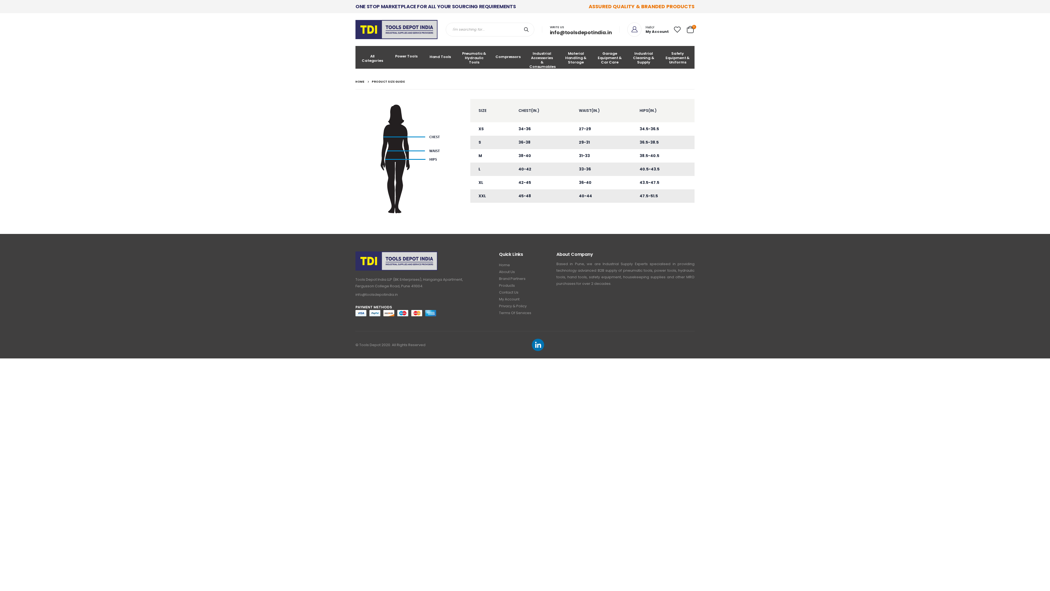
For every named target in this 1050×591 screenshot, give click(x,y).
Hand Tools (440, 56)
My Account (509, 299)
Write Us (557, 27)
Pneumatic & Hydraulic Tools (474, 58)
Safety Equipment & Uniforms (678, 58)
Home (504, 265)
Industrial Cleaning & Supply (643, 58)
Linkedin (538, 345)
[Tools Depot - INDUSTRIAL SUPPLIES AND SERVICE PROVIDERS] (396, 29)
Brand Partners (512, 278)
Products (507, 285)
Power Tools (406, 56)
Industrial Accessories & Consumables (542, 60)
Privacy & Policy (513, 306)
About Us (507, 271)
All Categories (372, 58)
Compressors (508, 56)
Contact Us (508, 292)
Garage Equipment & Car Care (610, 58)
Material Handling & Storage (576, 58)
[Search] (527, 29)
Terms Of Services (515, 312)
